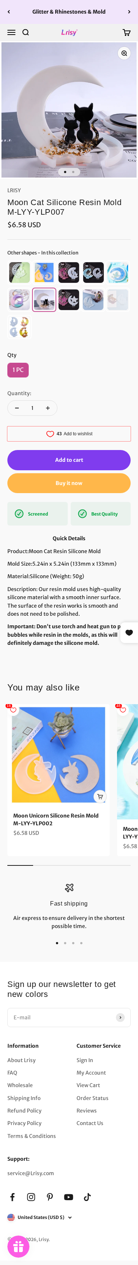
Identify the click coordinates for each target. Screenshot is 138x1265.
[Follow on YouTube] (69, 1197)
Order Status (93, 1098)
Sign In (85, 1060)
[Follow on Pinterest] (50, 1197)
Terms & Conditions (31, 1136)
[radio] (19, 272)
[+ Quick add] (100, 796)
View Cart (88, 1085)
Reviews (87, 1110)
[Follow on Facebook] (12, 1197)
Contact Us (90, 1123)
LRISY (14, 190)
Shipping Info (23, 1098)
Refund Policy (24, 1110)
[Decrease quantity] (17, 408)
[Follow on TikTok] (87, 1197)
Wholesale (20, 1085)
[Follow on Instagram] (31, 1197)
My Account (91, 1072)
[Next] (129, 12)
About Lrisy (21, 1060)
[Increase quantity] (48, 408)
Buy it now (69, 483)
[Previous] (8, 12)
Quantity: (19, 393)
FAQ (12, 1072)
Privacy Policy (24, 1123)
